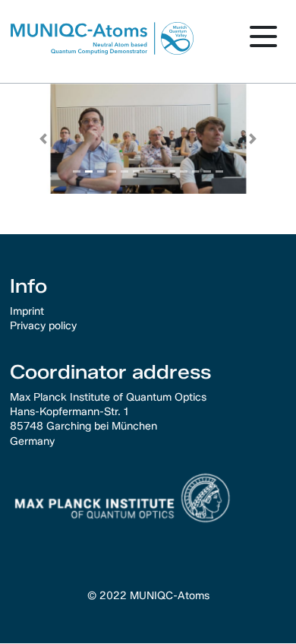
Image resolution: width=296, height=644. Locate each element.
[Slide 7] (160, 171)
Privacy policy (43, 325)
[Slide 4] (124, 171)
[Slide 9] (183, 171)
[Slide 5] (136, 171)
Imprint (27, 311)
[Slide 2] (101, 171)
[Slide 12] (219, 171)
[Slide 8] (171, 171)
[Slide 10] (196, 171)
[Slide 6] (148, 171)
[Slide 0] (76, 171)
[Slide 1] (89, 171)
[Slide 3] (112, 171)
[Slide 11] (207, 171)
